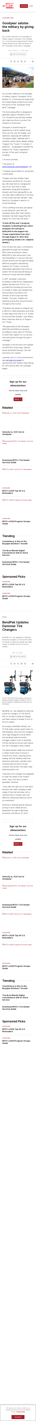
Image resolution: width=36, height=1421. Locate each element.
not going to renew (13, 360)
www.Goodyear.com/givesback (15, 167)
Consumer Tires (8, 18)
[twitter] (18, 61)
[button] (3, 6)
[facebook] (11, 61)
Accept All (18, 1417)
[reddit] (21, 61)
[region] (18, 1413)
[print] (33, 61)
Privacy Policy (21, 1411)
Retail (4, 617)
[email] (25, 61)
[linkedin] (15, 61)
